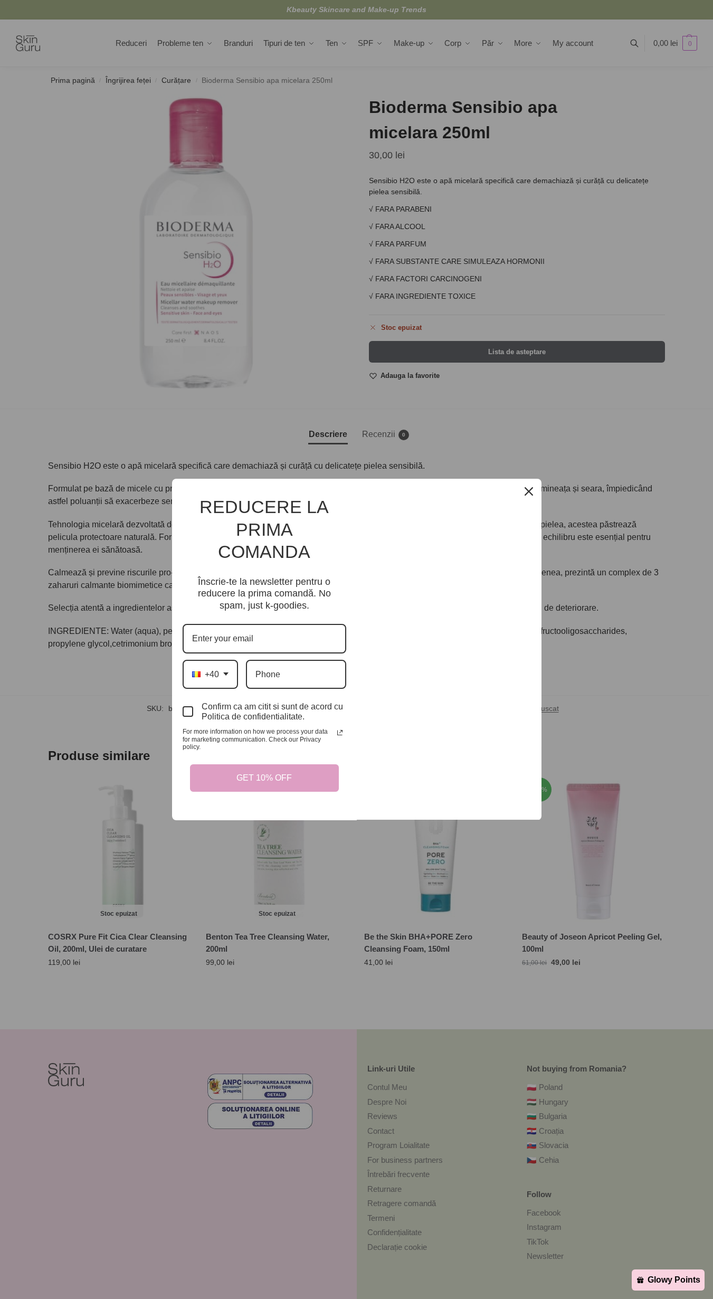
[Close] (528, 491)
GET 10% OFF (264, 777)
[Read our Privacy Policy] (340, 732)
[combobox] (210, 674)
